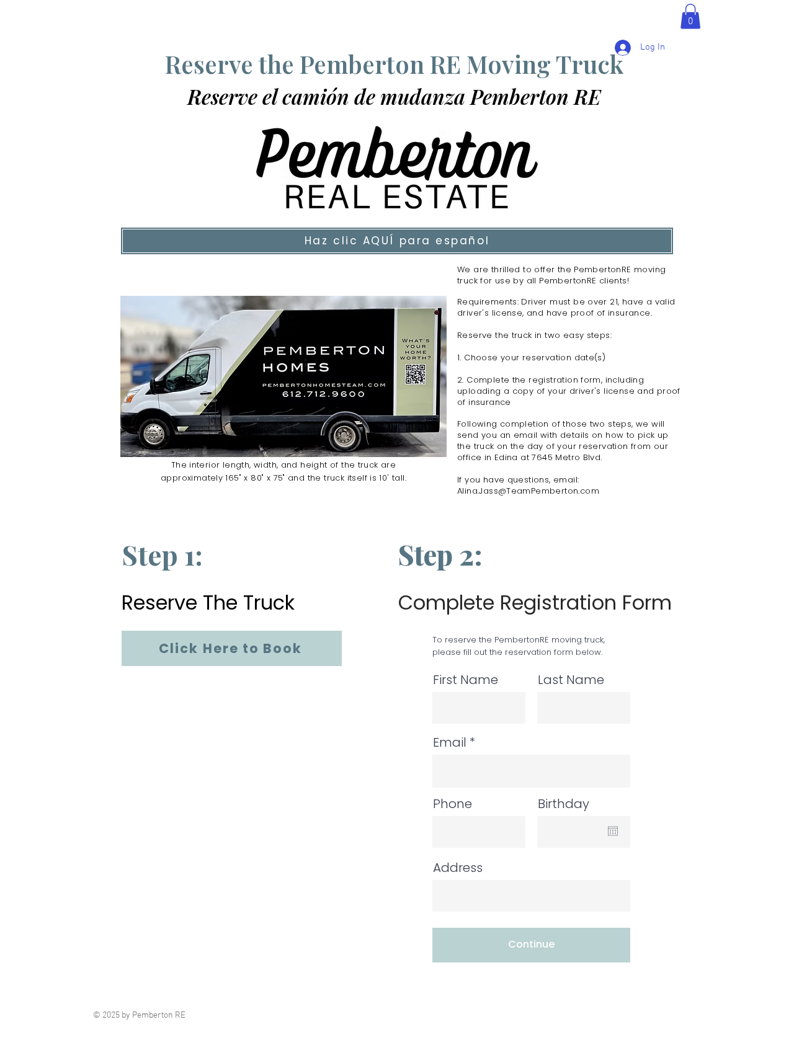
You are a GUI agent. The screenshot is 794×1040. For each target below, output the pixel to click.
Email (449, 742)
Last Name (571, 679)
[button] (690, 16)
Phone (452, 804)
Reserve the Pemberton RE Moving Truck (394, 64)
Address (458, 867)
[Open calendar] (613, 831)
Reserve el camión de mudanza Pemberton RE (394, 96)
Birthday (563, 804)
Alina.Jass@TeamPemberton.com (528, 491)
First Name (465, 679)
